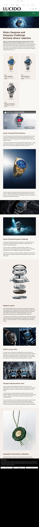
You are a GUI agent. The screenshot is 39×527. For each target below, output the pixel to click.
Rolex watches (6, 15)
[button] (2, 9)
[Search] (22, 1)
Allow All (32, 467)
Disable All (19, 467)
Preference (6, 467)
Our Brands (17, 5)
